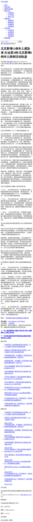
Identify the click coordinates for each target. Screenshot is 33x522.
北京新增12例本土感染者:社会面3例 (17, 318)
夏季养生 (11, 22)
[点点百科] (4, 1)
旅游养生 (11, 36)
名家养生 (11, 32)
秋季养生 (11, 24)
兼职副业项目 (8, 9)
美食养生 (11, 34)
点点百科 (11, 323)
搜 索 (20, 41)
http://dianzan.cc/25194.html (16, 321)
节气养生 (11, 14)
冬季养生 (11, 26)
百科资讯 (7, 7)
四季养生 (7, 18)
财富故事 (7, 38)
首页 (5, 5)
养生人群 (11, 16)
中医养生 (11, 13)
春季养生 (11, 20)
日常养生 (7, 28)
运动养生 (11, 30)
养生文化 (7, 11)
